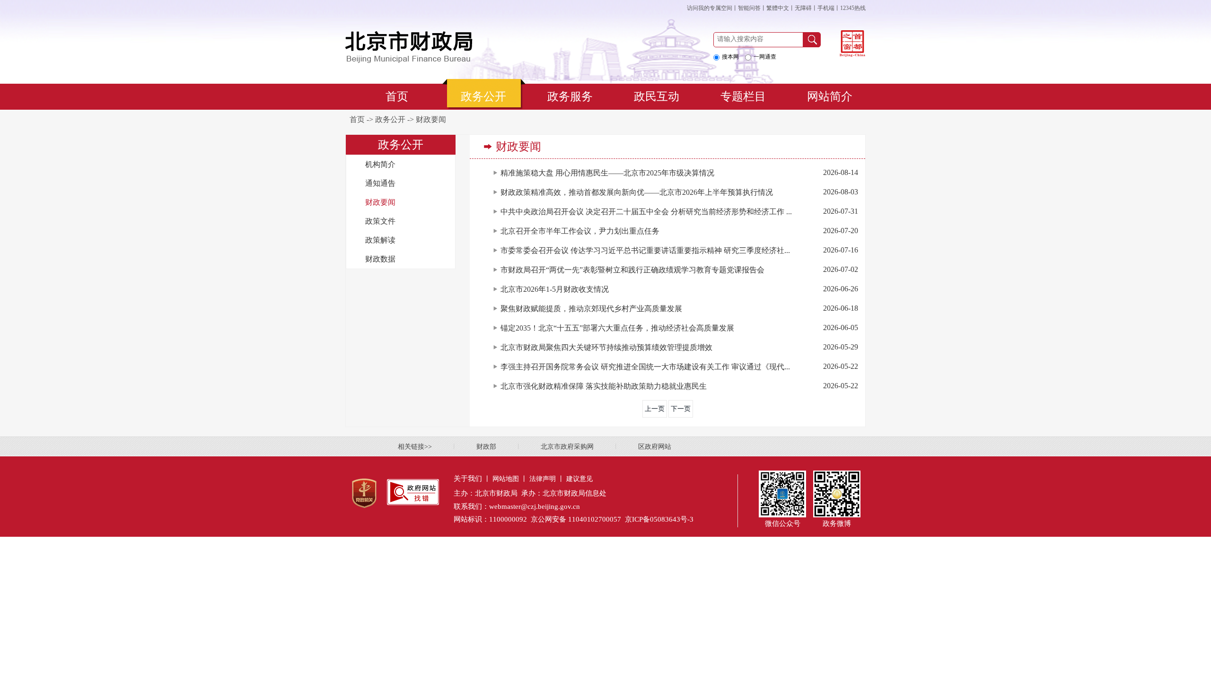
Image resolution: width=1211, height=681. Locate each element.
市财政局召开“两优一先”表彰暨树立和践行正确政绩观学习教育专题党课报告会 (632, 270)
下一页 (681, 408)
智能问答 (749, 8)
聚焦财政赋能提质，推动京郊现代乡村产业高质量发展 (591, 309)
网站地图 (505, 478)
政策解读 (380, 240)
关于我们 (468, 478)
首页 (357, 119)
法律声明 (542, 478)
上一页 (655, 408)
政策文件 (380, 221)
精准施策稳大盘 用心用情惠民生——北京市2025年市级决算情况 (607, 173)
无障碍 (803, 8)
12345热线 (853, 8)
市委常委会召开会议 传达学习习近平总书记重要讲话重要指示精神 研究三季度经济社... (645, 250)
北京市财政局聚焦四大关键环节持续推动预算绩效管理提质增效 (606, 347)
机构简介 (380, 164)
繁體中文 (777, 8)
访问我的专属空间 (709, 8)
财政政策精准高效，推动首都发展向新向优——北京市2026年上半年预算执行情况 (636, 192)
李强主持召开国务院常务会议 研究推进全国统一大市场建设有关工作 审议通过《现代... (645, 367)
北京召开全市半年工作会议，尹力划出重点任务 (579, 231)
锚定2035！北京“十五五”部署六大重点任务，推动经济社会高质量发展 (617, 328)
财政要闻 (431, 119)
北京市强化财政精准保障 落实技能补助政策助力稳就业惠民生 (603, 386)
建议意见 (579, 478)
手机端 (825, 8)
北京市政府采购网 (567, 446)
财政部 (486, 446)
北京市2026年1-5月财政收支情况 (554, 289)
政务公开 (390, 119)
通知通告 (380, 183)
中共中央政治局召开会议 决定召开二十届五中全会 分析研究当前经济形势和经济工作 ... (646, 212)
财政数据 (380, 259)
